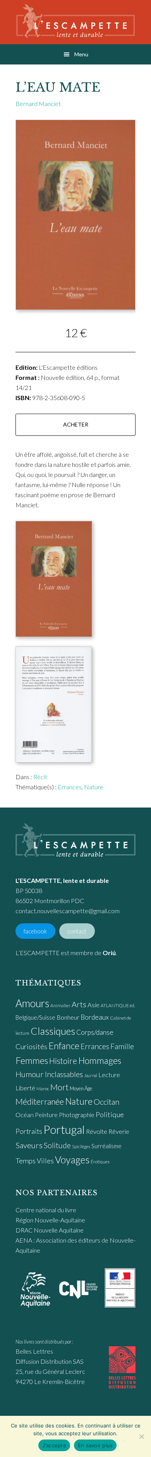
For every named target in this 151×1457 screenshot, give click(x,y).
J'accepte (54, 1445)
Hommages (99, 1060)
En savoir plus (95, 1445)
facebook (35, 931)
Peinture (46, 1114)
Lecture (109, 1075)
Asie (94, 1005)
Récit (40, 776)
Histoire (63, 1060)
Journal (90, 1075)
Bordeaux (95, 1017)
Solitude (57, 1145)
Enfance (63, 1045)
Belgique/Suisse (35, 1017)
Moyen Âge (81, 1088)
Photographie (76, 1114)
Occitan (106, 1101)
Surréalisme (106, 1145)
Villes (45, 1161)
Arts (79, 1004)
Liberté (25, 1088)
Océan (24, 1115)
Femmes (31, 1060)
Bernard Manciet (38, 103)
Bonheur (68, 1017)
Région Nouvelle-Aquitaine (50, 1220)
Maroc (42, 1088)
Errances (70, 786)
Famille (122, 1046)
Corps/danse (94, 1032)
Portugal (64, 1129)
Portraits (28, 1131)
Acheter (75, 424)
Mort (59, 1087)
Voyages (72, 1159)
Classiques (53, 1031)
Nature (93, 786)
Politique (110, 1114)
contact (76, 931)
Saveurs (29, 1145)
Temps (25, 1160)
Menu (81, 54)
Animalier (60, 1005)
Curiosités (31, 1046)
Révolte (96, 1131)
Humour (29, 1074)
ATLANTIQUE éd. (118, 1005)
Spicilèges (81, 1146)
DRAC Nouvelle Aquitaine (49, 1230)
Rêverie (118, 1131)
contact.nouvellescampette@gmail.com (67, 910)
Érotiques (100, 1162)
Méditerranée (39, 1102)
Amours (32, 1003)
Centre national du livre (45, 1209)
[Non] (141, 1436)
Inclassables (64, 1074)
